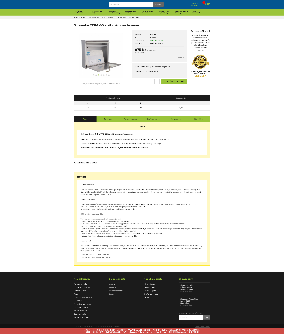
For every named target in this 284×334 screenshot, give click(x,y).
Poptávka (147, 297)
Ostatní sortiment (196, 12)
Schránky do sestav (107, 17)
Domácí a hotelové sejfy (114, 12)
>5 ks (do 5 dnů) (156, 40)
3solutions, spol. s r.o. (113, 326)
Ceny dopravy (176, 119)
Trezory (76, 294)
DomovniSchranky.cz (80, 17)
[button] (76, 56)
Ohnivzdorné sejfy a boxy (164, 12)
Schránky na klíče (97, 12)
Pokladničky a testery (130, 12)
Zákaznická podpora (116, 291)
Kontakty (112, 294)
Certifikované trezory (147, 12)
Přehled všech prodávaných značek (96, 257)
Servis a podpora (150, 291)
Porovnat (180, 57)
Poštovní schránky (79, 12)
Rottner (153, 34)
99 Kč (156, 43)
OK (207, 317)
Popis (85, 119)
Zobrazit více (186, 291)
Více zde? (200, 76)
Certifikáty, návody (153, 119)
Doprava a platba (80, 314)
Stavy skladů (198, 119)
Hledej (158, 4)
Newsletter (113, 287)
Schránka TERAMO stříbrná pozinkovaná (127, 17)
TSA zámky (78, 301)
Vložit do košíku (175, 81)
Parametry (108, 119)
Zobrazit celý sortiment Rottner (95, 255)
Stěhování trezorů (150, 284)
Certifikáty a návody (151, 294)
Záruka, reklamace (80, 311)
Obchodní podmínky (81, 307)
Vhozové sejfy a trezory (181, 12)
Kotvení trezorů (149, 287)
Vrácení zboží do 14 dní (82, 317)
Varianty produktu (130, 119)
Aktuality (112, 284)
